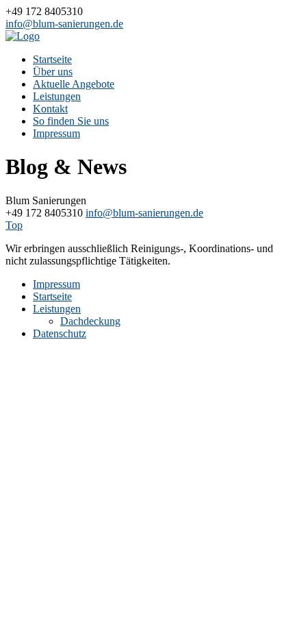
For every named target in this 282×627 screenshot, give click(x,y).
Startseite (52, 59)
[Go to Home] (22, 36)
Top (14, 225)
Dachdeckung (90, 321)
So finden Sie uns (71, 121)
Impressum (56, 133)
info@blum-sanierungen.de (64, 23)
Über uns (53, 71)
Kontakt (50, 108)
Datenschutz (59, 333)
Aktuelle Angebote (73, 84)
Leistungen (57, 96)
